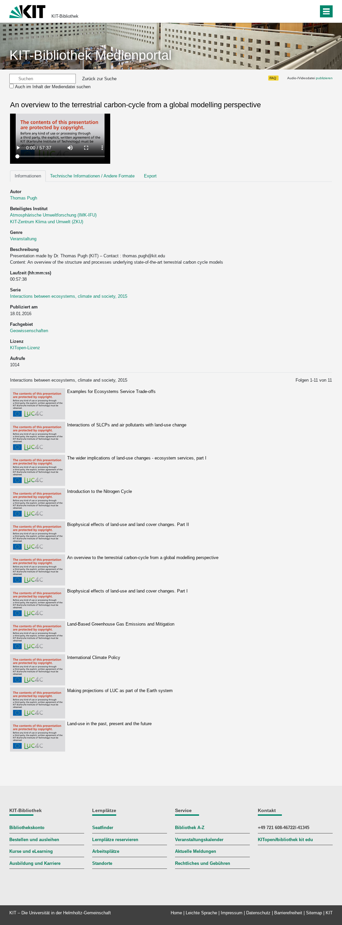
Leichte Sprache (201, 912)
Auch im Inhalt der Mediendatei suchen (53, 86)
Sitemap (314, 912)
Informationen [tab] (28, 175)
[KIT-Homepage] (27, 10)
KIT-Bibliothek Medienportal (90, 55)
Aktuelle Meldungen (195, 851)
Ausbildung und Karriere (34, 863)
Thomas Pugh (23, 198)
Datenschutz (258, 912)
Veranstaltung (23, 238)
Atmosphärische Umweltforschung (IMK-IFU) (53, 215)
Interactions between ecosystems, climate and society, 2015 (68, 296)
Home (176, 912)
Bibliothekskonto (26, 827)
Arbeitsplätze (105, 851)
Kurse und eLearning (31, 851)
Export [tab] (150, 175)
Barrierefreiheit (288, 912)
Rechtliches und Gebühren (202, 863)
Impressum (231, 912)
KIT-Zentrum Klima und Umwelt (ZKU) (46, 221)
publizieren (324, 78)
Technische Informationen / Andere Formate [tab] (92, 175)
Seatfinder (102, 827)
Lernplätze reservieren (115, 839)
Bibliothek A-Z (189, 827)
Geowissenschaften (29, 330)
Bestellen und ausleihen (34, 839)
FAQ (273, 78)
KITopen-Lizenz (25, 347)
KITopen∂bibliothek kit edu (285, 839)
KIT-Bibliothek (64, 16)
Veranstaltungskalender (199, 839)
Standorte (102, 863)
